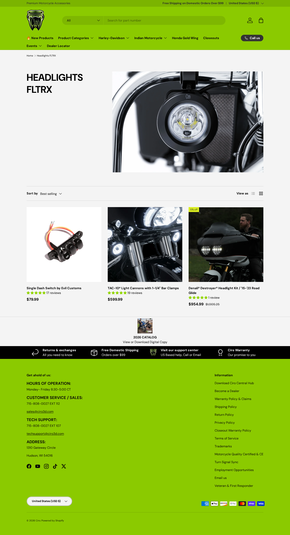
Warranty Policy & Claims (233, 399)
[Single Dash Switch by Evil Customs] (64, 244)
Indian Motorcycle (148, 38)
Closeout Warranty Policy (233, 430)
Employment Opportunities (234, 470)
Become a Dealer (227, 391)
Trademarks (223, 446)
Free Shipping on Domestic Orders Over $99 (193, 3)
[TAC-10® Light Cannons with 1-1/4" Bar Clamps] (145, 244)
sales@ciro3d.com (40, 411)
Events (32, 46)
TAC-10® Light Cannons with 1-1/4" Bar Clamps (143, 288)
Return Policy (224, 415)
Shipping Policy (226, 407)
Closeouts (211, 38)
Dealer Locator (58, 46)
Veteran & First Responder (234, 486)
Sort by (32, 193)
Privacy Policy (225, 422)
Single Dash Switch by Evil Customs (54, 288)
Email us (221, 478)
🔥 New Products (40, 38)
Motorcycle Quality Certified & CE (239, 454)
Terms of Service (227, 438)
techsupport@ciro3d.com (45, 434)
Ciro (38, 520)
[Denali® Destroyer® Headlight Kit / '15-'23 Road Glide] (226, 244)
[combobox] (144, 20)
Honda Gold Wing (185, 38)
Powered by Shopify (52, 520)
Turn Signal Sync (226, 462)
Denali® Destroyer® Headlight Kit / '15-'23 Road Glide (224, 290)
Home (30, 55)
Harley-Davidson (112, 38)
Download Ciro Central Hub (234, 383)
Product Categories (73, 38)
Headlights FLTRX (46, 55)
